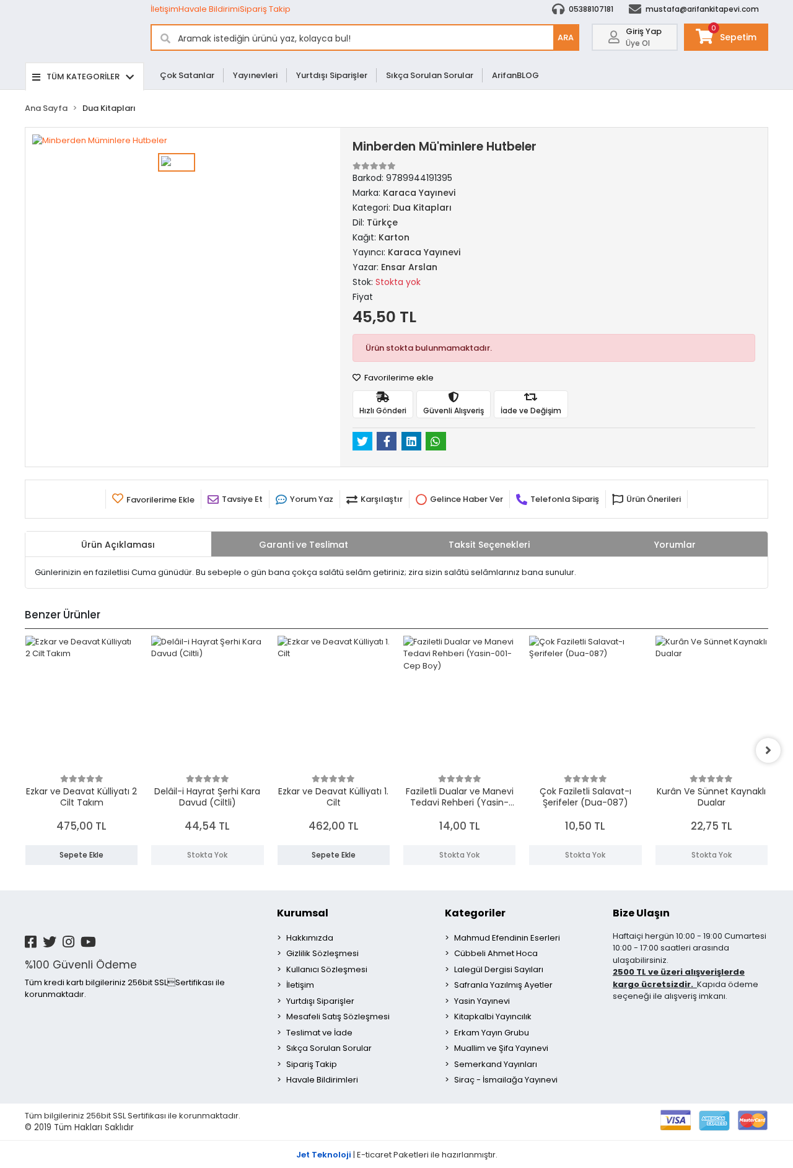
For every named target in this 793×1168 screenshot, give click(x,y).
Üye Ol (638, 43)
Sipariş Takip (265, 9)
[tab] (118, 544)
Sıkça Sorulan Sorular (429, 75)
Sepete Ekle (81, 855)
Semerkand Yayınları (495, 1064)
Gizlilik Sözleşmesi (322, 953)
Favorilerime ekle (398, 378)
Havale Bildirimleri (322, 1080)
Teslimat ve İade (319, 1032)
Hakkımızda (309, 938)
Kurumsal (302, 913)
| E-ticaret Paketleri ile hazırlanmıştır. (396, 1155)
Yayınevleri (255, 75)
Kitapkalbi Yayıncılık (493, 1016)
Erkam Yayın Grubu (491, 1032)
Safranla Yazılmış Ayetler (503, 985)
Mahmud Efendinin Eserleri (507, 938)
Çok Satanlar (187, 75)
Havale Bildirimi (209, 9)
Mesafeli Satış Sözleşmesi (338, 1016)
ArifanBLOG (515, 75)
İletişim (164, 9)
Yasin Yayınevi (482, 1001)
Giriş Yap (644, 31)
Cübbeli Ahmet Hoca (496, 953)
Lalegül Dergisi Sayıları (498, 969)
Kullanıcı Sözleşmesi (326, 969)
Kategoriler (475, 913)
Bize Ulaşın (641, 913)
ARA (566, 37)
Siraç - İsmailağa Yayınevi (506, 1080)
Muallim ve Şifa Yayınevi (501, 1048)
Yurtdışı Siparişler (331, 75)
